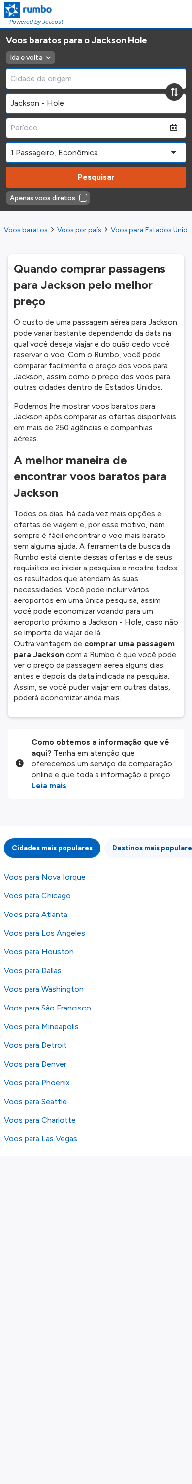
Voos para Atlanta (35, 914)
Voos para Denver (35, 1064)
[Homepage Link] (34, 10)
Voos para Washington (44, 989)
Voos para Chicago (37, 895)
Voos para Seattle (35, 1101)
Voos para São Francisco (47, 1007)
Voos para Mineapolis (41, 1026)
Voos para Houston (39, 951)
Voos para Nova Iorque (45, 877)
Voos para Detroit (35, 1045)
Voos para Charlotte (40, 1120)
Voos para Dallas (33, 970)
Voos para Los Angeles (44, 933)
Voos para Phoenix (37, 1082)
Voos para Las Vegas (40, 1138)
